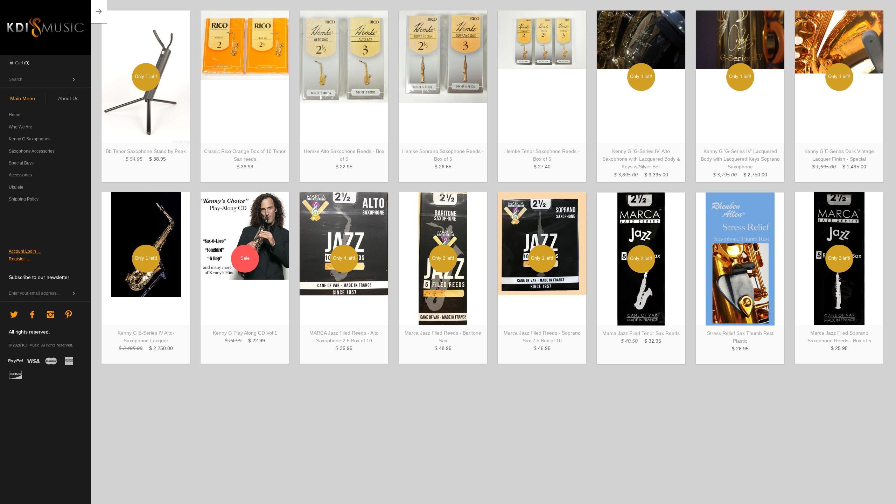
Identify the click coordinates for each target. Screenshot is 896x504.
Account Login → (25, 251)
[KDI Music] (45, 26)
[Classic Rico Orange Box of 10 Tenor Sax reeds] (245, 77)
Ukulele (16, 187)
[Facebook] (32, 315)
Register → (19, 259)
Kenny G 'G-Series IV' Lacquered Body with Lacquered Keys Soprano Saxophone (740, 159)
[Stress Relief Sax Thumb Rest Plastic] (740, 259)
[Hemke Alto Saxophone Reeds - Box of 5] (344, 77)
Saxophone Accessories (32, 151)
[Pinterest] (68, 315)
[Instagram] (50, 315)
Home (14, 114)
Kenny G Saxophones (29, 138)
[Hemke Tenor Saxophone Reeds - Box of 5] (542, 77)
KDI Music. (31, 345)
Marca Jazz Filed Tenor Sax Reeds (641, 333)
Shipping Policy (23, 199)
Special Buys (21, 163)
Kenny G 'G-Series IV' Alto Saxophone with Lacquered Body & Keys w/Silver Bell (641, 159)
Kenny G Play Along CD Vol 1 (245, 333)
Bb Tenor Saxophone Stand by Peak (146, 151)
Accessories (20, 175)
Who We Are (20, 127)
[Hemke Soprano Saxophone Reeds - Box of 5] (443, 77)
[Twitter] (14, 315)
